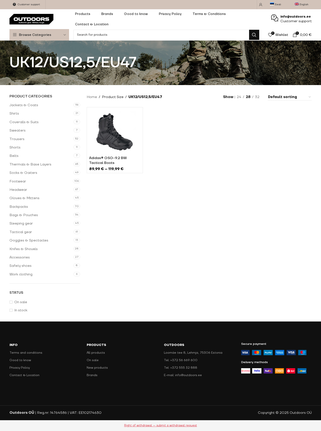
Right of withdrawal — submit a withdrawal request (160, 425)
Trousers (16, 139)
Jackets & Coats (23, 105)
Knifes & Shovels (23, 249)
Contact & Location (24, 375)
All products (96, 353)
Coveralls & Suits (24, 122)
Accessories (19, 257)
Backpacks (18, 206)
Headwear (18, 190)
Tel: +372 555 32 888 (180, 368)
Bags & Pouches (23, 215)
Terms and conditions (25, 353)
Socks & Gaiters (23, 173)
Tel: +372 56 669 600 (180, 360)
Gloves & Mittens (24, 198)
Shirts (14, 113)
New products (97, 368)
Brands (92, 375)
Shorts (15, 147)
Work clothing (20, 274)
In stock (20, 310)
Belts (14, 156)
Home (92, 97)
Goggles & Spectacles (28, 240)
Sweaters (17, 130)
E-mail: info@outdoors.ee (183, 375)
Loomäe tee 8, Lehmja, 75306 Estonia (193, 353)
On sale (20, 302)
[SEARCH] (254, 35)
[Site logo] (31, 19)
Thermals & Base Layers (30, 164)
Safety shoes (20, 266)
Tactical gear (20, 232)
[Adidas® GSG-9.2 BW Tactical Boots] (115, 132)
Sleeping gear (21, 223)
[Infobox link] (291, 19)
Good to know (20, 360)
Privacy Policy (19, 368)
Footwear (17, 181)
